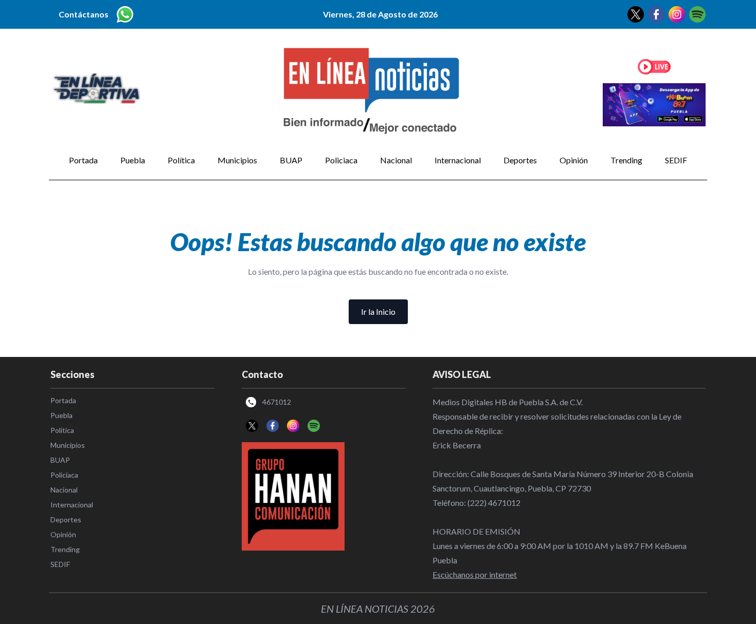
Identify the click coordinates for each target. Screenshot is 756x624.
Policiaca (341, 160)
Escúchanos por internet (475, 574)
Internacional (458, 160)
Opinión (574, 160)
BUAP (291, 160)
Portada (83, 160)
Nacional (396, 160)
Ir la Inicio (378, 311)
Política (181, 160)
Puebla (132, 160)
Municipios (237, 160)
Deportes (520, 160)
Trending (626, 160)
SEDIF (676, 160)
